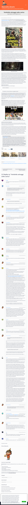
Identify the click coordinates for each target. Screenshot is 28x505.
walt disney (25, 163)
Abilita (24, 501)
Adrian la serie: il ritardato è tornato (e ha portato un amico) (8, 487)
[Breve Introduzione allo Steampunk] (14, 154)
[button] (12, 66)
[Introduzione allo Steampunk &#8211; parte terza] (22, 154)
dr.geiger (7, 180)
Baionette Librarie (8, 7)
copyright (4, 163)
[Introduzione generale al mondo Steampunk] (5, 154)
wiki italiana (11, 414)
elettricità (6, 163)
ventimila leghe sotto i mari (20, 163)
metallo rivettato (10, 163)
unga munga (15, 163)
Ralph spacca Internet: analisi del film (5, 490)
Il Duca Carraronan (8, 262)
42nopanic (7, 255)
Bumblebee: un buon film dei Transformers (6, 491)
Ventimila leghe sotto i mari (5, 20)
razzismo (13, 163)
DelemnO (7, 319)
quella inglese (16, 414)
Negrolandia (12, 95)
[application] (12, 66)
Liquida (7, 259)
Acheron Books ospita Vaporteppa (5, 486)
